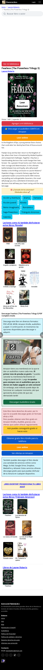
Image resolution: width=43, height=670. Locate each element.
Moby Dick (24, 306)
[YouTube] (2, 655)
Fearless (8, 515)
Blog (2, 624)
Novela (23, 202)
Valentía (7, 217)
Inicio (4, 7)
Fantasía (37, 197)
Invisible (34, 287)
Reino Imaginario (11, 207)
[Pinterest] (18, 655)
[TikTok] (14, 655)
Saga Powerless (10, 212)
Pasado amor (8, 558)
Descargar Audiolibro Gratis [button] (22, 402)
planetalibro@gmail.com (14, 651)
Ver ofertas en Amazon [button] (22, 453)
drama (27, 197)
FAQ (2, 621)
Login (34, 2)
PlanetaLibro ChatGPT (8, 628)
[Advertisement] (21, 38)
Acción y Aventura (11, 197)
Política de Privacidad (8, 634)
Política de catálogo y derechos (11, 637)
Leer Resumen (22, 104)
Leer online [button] (22, 137)
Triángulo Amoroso (30, 212)
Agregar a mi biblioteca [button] (22, 123)
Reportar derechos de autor (10, 640)
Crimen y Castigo (9, 287)
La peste (23, 287)
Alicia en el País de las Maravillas (10, 307)
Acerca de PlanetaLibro (10, 604)
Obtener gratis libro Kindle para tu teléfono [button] (22, 440)
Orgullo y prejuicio (9, 265)
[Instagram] (10, 655)
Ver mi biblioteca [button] (11, 64)
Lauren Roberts (14, 7)
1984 (8, 244)
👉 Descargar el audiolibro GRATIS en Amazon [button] (22, 130)
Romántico (28, 207)
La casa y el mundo (10, 537)
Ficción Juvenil (9, 202)
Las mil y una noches (19, 245)
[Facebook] (6, 655)
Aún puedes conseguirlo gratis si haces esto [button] (22, 430)
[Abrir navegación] (39, 2)
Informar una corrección (9, 643)
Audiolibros (5, 631)
